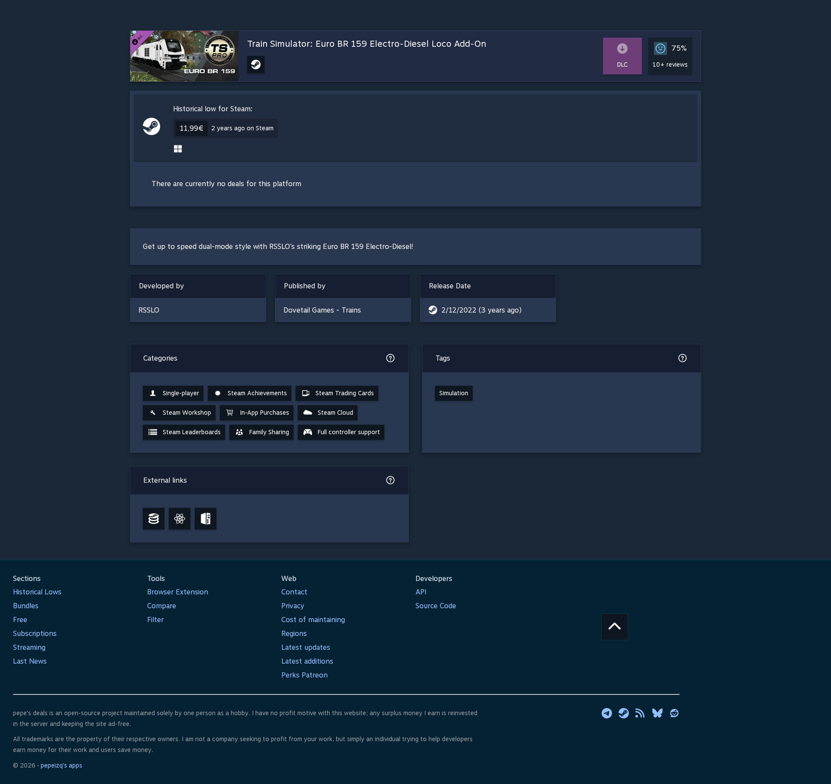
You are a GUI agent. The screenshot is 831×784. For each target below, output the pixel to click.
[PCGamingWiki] (205, 518)
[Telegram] (607, 713)
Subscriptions (35, 633)
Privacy (292, 606)
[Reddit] (674, 713)
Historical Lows (37, 592)
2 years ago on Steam (242, 128)
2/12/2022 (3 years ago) (481, 310)
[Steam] (623, 713)
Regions (294, 633)
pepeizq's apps (61, 765)
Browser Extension (177, 592)
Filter (155, 620)
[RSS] (640, 713)
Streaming (29, 647)
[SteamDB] (153, 518)
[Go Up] (614, 626)
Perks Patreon (304, 675)
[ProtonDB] (179, 518)
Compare (161, 606)
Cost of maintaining (313, 620)
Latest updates (305, 647)
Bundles (26, 606)
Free (20, 620)
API (421, 592)
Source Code (436, 606)
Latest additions (307, 661)
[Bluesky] (657, 713)
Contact (294, 592)
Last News (30, 661)
